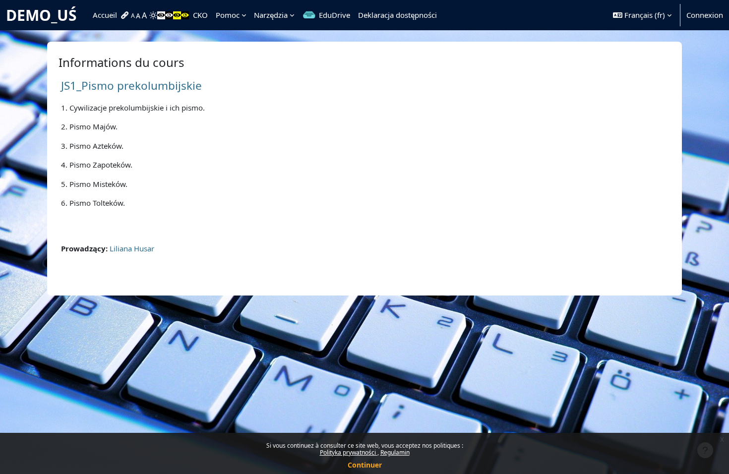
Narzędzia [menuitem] (271, 15)
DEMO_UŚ (41, 15)
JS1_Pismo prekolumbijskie (131, 85)
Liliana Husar (132, 248)
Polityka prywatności (348, 452)
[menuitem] (126, 15)
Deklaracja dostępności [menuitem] (397, 15)
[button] (642, 15)
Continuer (365, 465)
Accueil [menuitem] (105, 15)
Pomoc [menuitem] (228, 15)
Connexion (704, 15)
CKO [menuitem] (200, 15)
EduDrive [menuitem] (334, 15)
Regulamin (395, 452)
